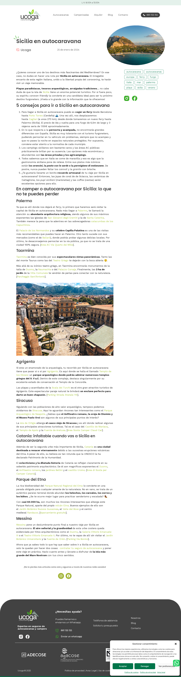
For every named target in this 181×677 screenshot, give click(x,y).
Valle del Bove (71, 509)
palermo (150, 82)
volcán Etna (62, 505)
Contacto (123, 15)
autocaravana (133, 72)
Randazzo (32, 512)
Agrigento (52, 371)
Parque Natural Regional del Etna (64, 485)
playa (129, 87)
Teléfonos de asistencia (105, 620)
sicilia (140, 87)
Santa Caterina (95, 217)
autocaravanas (154, 72)
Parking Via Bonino (77, 539)
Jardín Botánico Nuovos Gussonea (38, 509)
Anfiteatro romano (29, 470)
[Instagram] (61, 576)
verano (151, 87)
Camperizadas (81, 15)
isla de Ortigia (28, 423)
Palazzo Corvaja (67, 269)
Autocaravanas (61, 15)
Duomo (30, 269)
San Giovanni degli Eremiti (63, 217)
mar (139, 82)
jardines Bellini (54, 470)
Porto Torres (36, 115)
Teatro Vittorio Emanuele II (39, 535)
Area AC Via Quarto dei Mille (57, 244)
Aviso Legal (91, 670)
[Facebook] (69, 576)
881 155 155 (152, 15)
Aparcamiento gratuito (53, 512)
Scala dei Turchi (61, 387)
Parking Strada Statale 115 (62, 394)
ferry (142, 77)
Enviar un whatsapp (71, 636)
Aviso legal (161, 672)
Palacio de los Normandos (34, 230)
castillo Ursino (76, 470)
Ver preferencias (167, 666)
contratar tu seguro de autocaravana (81, 548)
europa (130, 77)
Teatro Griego (60, 260)
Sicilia (46, 92)
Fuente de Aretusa (54, 430)
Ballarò (46, 237)
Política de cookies (132, 672)
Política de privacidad (148, 672)
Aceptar (123, 666)
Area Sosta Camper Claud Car (84, 430)
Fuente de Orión (56, 539)
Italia (128, 82)
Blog (110, 15)
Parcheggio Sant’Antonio (31, 276)
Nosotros (135, 618)
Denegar (145, 666)
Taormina (22, 256)
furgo (153, 77)
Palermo (82, 210)
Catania (88, 446)
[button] (175, 644)
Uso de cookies (105, 670)
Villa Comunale (39, 273)
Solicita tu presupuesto (105, 625)
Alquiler (98, 15)
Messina (21, 524)
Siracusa (37, 410)
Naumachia (45, 269)
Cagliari (33, 119)
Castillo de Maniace (96, 426)
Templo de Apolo (28, 430)
